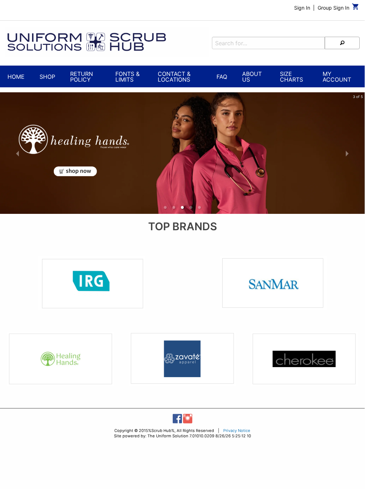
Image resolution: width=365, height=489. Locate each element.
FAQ (222, 76)
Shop (47, 76)
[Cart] (355, 8)
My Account (337, 76)
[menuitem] (16, 77)
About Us (252, 76)
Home (16, 76)
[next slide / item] (347, 153)
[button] (165, 207)
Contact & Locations (174, 76)
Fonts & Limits (127, 76)
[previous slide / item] (17, 153)
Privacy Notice (236, 430)
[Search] (342, 43)
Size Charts (291, 76)
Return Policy (81, 76)
